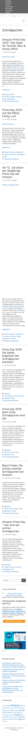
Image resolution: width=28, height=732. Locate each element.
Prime (22, 396)
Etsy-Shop (8, 3)
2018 (5, 396)
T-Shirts (7, 4)
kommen (16, 396)
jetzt (13, 712)
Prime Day (19, 96)
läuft (13, 452)
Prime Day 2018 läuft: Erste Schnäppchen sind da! (13, 413)
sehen (3, 716)
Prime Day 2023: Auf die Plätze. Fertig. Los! (12, 113)
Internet (6, 94)
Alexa (8, 705)
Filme (12, 710)
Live (22, 712)
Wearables (7, 450)
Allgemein (7, 393)
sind (12, 454)
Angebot (12, 96)
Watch (23, 719)
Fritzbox (7, 12)
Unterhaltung (19, 152)
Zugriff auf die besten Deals (16, 69)
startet (23, 717)
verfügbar (15, 719)
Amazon (6, 96)
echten (16, 508)
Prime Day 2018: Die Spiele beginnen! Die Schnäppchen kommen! (12, 356)
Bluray (7, 707)
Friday (20, 508)
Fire (20, 710)
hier (16, 567)
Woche (3, 721)
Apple (21, 705)
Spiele (13, 398)
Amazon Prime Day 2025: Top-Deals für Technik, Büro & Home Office (13, 44)
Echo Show (8, 8)
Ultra (11, 719)
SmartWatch (11, 716)
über (6, 721)
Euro (7, 710)
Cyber (23, 707)
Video (20, 719)
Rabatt (4, 99)
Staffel (19, 716)
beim (24, 705)
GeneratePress (14, 729)
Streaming (7, 719)
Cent (15, 707)
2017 (3, 705)
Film (10, 710)
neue (13, 714)
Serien (7, 717)
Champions (19, 707)
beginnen (11, 396)
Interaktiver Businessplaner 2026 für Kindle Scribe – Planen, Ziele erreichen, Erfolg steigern (14, 675)
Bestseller (8, 1)
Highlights (4, 712)
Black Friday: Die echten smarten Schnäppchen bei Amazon (13, 470)
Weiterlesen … (6, 89)
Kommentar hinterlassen (11, 101)
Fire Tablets (8, 10)
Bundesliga (11, 707)
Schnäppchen (11, 99)
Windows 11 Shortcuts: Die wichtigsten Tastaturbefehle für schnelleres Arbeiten (13, 682)
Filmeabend (16, 710)
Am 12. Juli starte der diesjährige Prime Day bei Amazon (12, 172)
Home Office (9, 6)
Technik (12, 94)
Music (7, 714)
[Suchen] (24, 580)
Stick (3, 719)
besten (4, 707)
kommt (15, 712)
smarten (13, 511)
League (18, 712)
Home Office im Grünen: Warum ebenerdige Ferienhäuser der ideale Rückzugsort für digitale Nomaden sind (14, 665)
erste (9, 452)
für (24, 710)
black (11, 508)
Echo (4, 710)
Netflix (10, 714)
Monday (3, 714)
